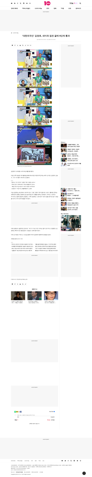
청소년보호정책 (27, 472)
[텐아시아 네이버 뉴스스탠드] (26, 3)
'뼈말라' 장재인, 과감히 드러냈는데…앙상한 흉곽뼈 (73, 151)
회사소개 (12, 472)
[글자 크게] (28, 45)
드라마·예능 (38, 8)
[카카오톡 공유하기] (12, 45)
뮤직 (47, 8)
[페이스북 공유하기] (15, 45)
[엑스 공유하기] (17, 45)
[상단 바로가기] (84, 473)
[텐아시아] (47, 3)
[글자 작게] (30, 45)
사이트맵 (41, 472)
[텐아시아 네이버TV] (14, 3)
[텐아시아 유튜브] (11, 3)
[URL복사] (25, 45)
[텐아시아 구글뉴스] (30, 3)
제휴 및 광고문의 (34, 472)
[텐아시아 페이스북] (17, 3)
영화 (55, 8)
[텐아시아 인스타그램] (23, 3)
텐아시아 (18, 474)
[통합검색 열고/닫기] (80, 3)
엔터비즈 (78, 8)
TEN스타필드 (26, 8)
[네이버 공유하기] (20, 45)
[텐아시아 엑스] (20, 3)
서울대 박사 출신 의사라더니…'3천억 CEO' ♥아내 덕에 (73, 190)
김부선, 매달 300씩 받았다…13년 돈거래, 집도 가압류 (72, 155)
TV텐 (62, 8)
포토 (69, 8)
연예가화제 (14, 8)
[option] (71, 221)
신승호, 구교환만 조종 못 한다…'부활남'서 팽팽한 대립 (17, 303)
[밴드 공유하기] (22, 45)
